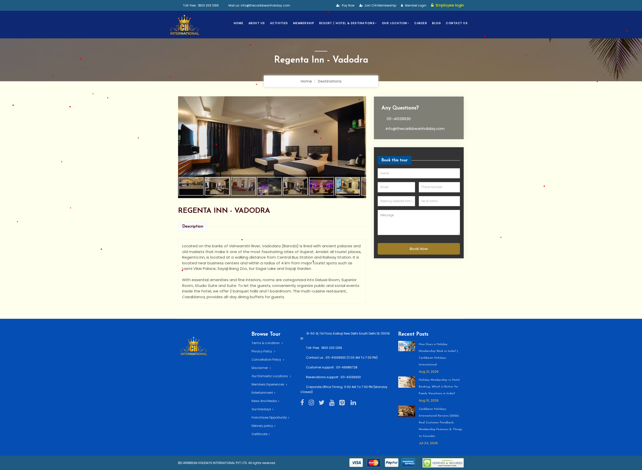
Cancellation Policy (267, 359)
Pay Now (348, 5)
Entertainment (262, 392)
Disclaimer (260, 368)
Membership (303, 23)
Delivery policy (262, 426)
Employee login (449, 5)
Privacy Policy (262, 351)
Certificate (259, 434)
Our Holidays (261, 409)
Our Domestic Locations (270, 376)
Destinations (330, 81)
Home (239, 23)
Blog (436, 23)
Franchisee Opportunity (269, 417)
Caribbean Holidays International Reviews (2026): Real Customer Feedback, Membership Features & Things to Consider (440, 423)
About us (257, 23)
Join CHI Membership (380, 5)
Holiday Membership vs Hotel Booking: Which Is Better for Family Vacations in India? (439, 386)
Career (420, 23)
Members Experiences (268, 384)
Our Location (394, 23)
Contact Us (457, 23)
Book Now (419, 248)
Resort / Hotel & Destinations (347, 23)
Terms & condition (266, 343)
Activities (279, 23)
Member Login (415, 5)
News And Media (264, 401)
